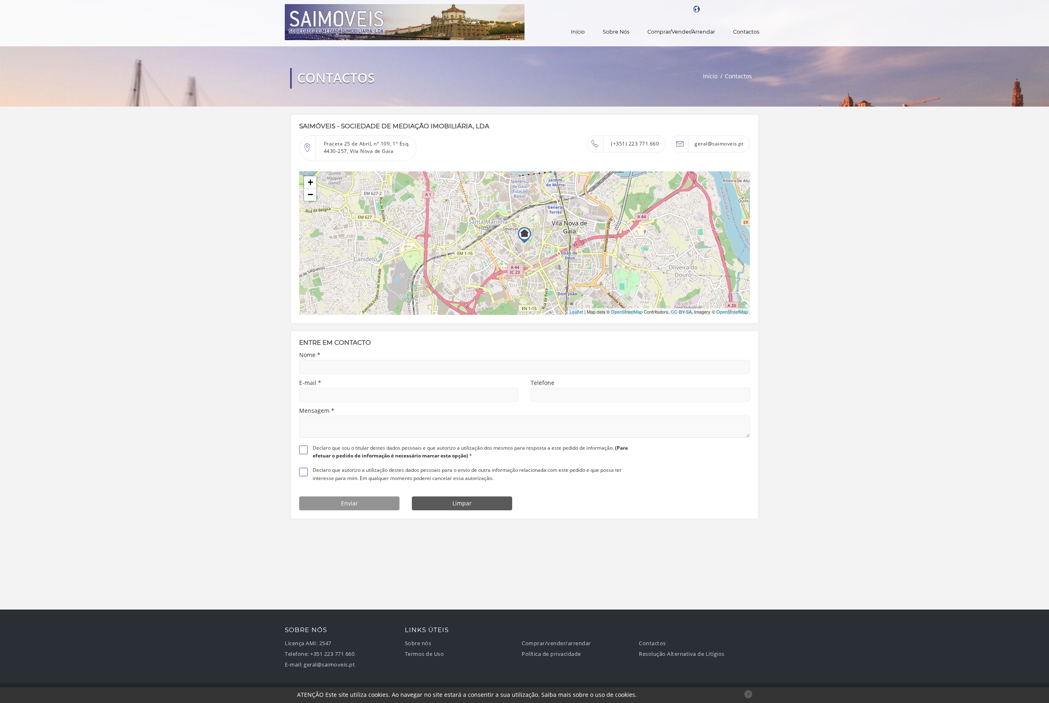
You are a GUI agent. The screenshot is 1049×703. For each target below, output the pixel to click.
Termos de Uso (424, 654)
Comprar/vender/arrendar (681, 32)
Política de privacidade (551, 654)
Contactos (746, 32)
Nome (309, 355)
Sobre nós (616, 32)
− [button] (310, 194)
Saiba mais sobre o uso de (588, 694)
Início (578, 32)
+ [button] (310, 182)
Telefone (542, 383)
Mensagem (316, 411)
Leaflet (576, 311)
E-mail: (293, 664)
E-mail (310, 383)
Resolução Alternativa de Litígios (681, 654)
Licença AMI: (301, 643)
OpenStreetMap (627, 311)
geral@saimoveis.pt (719, 143)
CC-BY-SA (681, 311)
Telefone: (297, 654)
